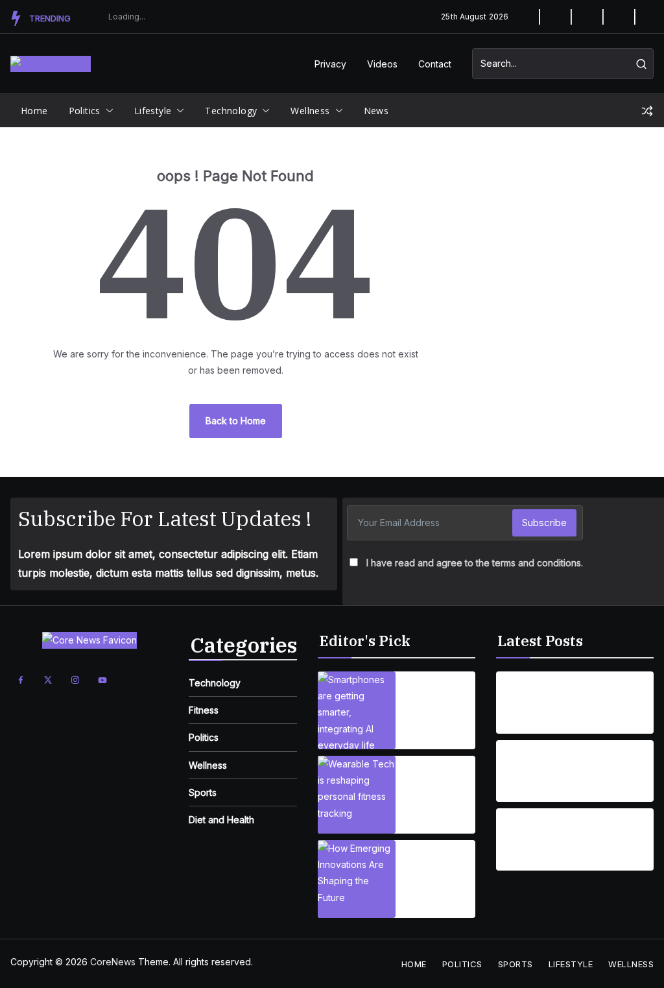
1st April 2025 (433, 728)
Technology (231, 110)
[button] (107, 111)
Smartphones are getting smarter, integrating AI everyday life (439, 702)
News (376, 110)
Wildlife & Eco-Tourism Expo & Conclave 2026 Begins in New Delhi (555, 694)
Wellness (309, 110)
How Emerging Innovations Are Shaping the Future (435, 871)
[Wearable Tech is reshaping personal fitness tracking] (357, 795)
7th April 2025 (434, 813)
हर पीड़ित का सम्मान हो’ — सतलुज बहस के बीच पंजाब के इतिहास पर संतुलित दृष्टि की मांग (555, 831)
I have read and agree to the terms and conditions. (474, 562)
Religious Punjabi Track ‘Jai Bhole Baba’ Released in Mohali (554, 763)
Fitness (204, 710)
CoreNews (113, 961)
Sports (203, 792)
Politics (85, 110)
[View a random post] (647, 110)
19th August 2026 (538, 720)
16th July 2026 (532, 789)
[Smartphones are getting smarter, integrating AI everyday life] (357, 710)
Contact (434, 63)
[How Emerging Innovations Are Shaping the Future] (357, 879)
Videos (382, 63)
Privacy (330, 63)
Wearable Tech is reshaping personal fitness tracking (430, 787)
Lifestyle (153, 110)
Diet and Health (221, 819)
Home (34, 110)
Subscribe (544, 522)
